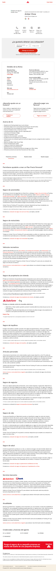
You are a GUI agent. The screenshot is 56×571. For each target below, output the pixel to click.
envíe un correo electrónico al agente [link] (16, 372)
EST (39, 77)
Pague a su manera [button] (42, 115)
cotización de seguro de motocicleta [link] (18, 238)
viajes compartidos (22, 196)
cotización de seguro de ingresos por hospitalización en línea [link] (24, 466)
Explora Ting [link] (6, 314)
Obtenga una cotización (28, 50)
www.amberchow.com (12, 89)
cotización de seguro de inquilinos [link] (18, 343)
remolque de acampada (33, 250)
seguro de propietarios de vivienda (11, 280)
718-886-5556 (32, 89)
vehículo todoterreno (8, 252)
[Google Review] (25, 19)
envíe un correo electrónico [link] (13, 494)
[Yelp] (28, 19)
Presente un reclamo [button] (9, 116)
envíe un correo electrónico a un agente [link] (17, 265)
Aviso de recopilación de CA (20, 566)
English (3, 2)
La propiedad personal (14, 283)
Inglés (8, 78)
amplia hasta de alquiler (9, 196)
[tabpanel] (28, 80)
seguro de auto (29, 227)
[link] (24, 30)
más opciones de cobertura (21, 230)
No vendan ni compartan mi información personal (37, 566)
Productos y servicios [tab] (11, 156)
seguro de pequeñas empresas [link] (24, 404)
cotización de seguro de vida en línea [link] (19, 436)
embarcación (45, 250)
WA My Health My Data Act (8, 566)
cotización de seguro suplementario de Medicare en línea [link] (24, 463)
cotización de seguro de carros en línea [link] (19, 211)
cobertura (38, 194)
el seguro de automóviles (40, 193)
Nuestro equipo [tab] (45, 156)
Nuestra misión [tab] (28, 156)
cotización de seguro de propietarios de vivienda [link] (21, 297)
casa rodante (21, 250)
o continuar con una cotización (28, 53)
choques (47, 194)
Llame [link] (4, 265)
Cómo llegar (10, 74)
